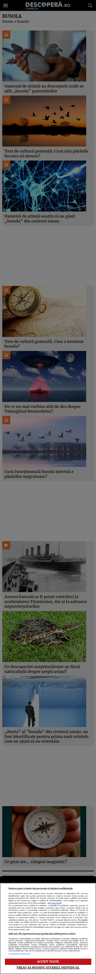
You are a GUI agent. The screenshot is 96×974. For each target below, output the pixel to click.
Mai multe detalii (55, 903)
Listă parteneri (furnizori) (19, 954)
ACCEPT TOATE (48, 961)
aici (26, 920)
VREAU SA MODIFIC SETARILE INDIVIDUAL (48, 967)
